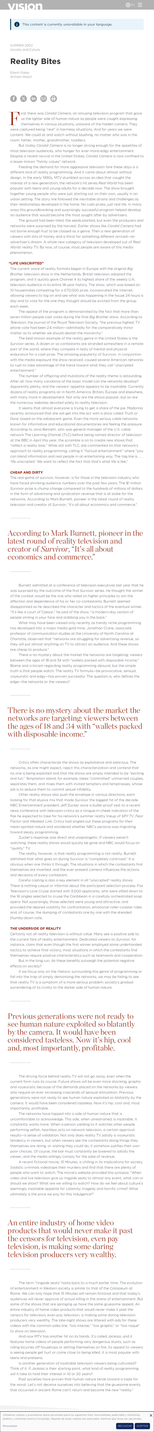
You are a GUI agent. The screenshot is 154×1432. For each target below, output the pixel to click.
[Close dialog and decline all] (151, 1414)
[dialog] (77, 1421)
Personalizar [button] (10, 1426)
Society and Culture (25, 49)
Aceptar (142, 1426)
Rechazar (125, 1426)
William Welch (21, 77)
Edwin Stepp (19, 72)
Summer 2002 (21, 45)
